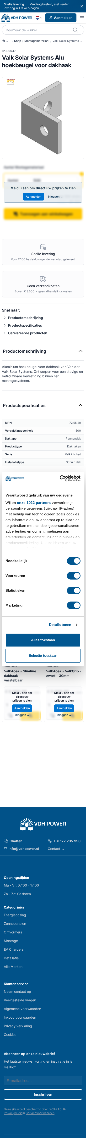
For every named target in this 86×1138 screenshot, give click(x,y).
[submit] (76, 30)
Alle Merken (13, 967)
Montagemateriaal (36, 41)
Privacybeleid (13, 1113)
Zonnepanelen (15, 923)
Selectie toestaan (43, 655)
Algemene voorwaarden (22, 1009)
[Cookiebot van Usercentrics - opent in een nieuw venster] (61, 478)
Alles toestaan (43, 640)
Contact (56, 849)
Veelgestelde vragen (20, 1000)
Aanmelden (63, 18)
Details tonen (60, 625)
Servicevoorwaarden (40, 1113)
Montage (11, 941)
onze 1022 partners (34, 503)
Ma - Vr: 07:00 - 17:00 (21, 885)
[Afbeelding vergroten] (43, 118)
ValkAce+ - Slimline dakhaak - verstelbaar (20, 675)
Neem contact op (17, 991)
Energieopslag (15, 915)
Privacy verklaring (18, 1026)
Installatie (11, 958)
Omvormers (13, 932)
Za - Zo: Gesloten (17, 894)
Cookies (10, 1034)
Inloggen (55, 196)
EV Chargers (13, 949)
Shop (17, 41)
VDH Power (6, 41)
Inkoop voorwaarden (20, 1017)
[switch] (74, 576)
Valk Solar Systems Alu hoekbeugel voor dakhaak (68, 41)
